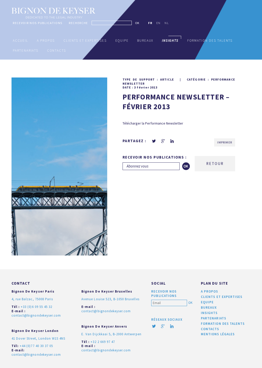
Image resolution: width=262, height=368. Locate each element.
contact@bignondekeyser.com (36, 315)
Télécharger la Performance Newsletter (153, 123)
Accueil (20, 40)
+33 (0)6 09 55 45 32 (36, 307)
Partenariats (25, 50)
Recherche (78, 23)
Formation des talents (210, 40)
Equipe (122, 40)
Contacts (56, 50)
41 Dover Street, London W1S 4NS (38, 338)
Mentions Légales (218, 334)
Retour (215, 163)
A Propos (46, 40)
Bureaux (145, 40)
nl (167, 23)
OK (137, 23)
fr (150, 23)
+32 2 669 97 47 (103, 342)
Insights (209, 313)
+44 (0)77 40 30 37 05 (36, 346)
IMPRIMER (224, 142)
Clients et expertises (84, 40)
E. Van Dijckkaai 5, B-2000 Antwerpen (111, 334)
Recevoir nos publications (37, 23)
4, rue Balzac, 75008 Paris (32, 299)
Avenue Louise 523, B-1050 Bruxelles (110, 299)
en (158, 23)
